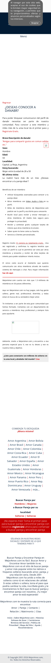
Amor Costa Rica (16, 453)
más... (36, 489)
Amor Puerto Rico (18, 481)
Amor (14, 607)
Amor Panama (18, 477)
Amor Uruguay (32, 485)
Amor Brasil (16, 444)
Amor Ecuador (20, 457)
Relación (14, 611)
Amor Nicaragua (34, 473)
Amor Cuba (35, 453)
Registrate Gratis (10, 131)
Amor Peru (35, 477)
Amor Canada (33, 444)
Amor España (27, 461)
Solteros (19, 515)
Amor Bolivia (36, 440)
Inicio (9, 618)
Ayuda (37, 625)
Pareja (23, 607)
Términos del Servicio (20, 622)
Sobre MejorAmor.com (24, 618)
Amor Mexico (15, 473)
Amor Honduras (32, 469)
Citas (38, 611)
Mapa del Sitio (26, 625)
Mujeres (31, 503)
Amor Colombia (32, 449)
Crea (37, 359)
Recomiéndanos (25, 627)
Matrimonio (27, 611)
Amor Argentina (17, 440)
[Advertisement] (25, 69)
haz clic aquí (7, 273)
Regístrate (18, 526)
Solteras (31, 515)
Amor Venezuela (21, 489)
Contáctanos (34, 620)
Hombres (20, 503)
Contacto (33, 607)
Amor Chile (14, 449)
